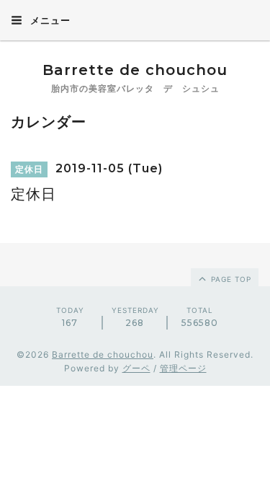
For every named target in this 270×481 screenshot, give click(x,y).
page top (229, 279)
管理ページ (183, 368)
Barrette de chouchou (150, 70)
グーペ (136, 368)
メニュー (49, 20)
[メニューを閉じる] (135, 240)
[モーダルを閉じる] (135, 240)
